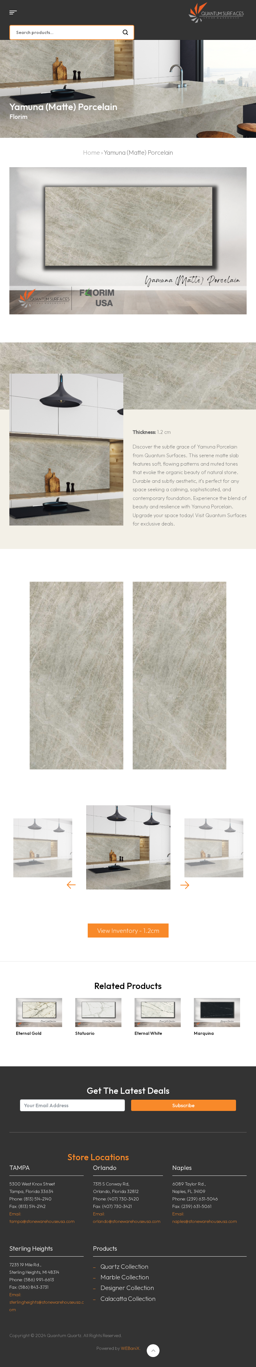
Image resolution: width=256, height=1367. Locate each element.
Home (91, 152)
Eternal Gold (29, 1033)
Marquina (204, 1033)
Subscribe (183, 1105)
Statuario (85, 1033)
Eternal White (148, 1033)
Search (125, 32)
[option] (43, 849)
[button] (71, 885)
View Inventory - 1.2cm (128, 930)
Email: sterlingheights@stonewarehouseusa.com (46, 1302)
